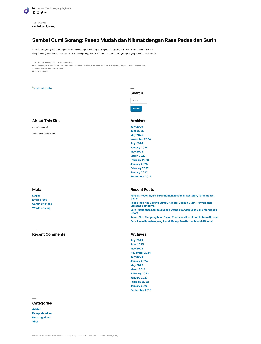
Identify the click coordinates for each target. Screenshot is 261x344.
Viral (35, 321)
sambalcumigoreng (39, 68)
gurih (80, 65)
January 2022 (139, 172)
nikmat (130, 65)
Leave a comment (41, 71)
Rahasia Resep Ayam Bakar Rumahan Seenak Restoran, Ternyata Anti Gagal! (172, 197)
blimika (36, 8)
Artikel (36, 309)
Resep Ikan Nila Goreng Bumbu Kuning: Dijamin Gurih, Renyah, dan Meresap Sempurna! (171, 204)
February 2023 (139, 159)
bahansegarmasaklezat (54, 65)
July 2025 (136, 126)
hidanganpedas (89, 65)
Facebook (82, 336)
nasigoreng (115, 65)
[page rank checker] (42, 88)
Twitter (102, 336)
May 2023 (136, 151)
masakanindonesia (103, 65)
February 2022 (139, 168)
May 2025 (136, 135)
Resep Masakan (66, 62)
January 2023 (139, 164)
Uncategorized (41, 317)
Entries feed (39, 199)
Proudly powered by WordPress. (51, 336)
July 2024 (136, 143)
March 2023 (137, 155)
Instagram (93, 336)
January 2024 (139, 147)
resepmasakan (139, 65)
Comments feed (42, 203)
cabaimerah (68, 65)
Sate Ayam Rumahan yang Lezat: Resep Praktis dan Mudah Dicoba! (171, 221)
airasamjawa (39, 65)
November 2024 (140, 139)
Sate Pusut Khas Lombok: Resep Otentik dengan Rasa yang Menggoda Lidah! (173, 211)
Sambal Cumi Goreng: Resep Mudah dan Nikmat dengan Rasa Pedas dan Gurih (124, 40)
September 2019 (140, 176)
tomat (61, 68)
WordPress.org (41, 208)
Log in (36, 195)
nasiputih (123, 65)
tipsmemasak (53, 68)
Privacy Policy (70, 336)
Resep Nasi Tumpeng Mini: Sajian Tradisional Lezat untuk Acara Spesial (174, 217)
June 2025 (137, 130)
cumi (75, 65)
